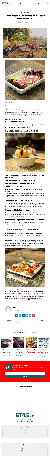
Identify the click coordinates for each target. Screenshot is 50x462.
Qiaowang (42, 193)
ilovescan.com (8, 102)
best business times (21, 237)
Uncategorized (25, 12)
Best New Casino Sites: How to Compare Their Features (19, 351)
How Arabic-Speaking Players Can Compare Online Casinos (31, 351)
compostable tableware (11, 224)
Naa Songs (22, 298)
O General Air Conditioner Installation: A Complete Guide (7, 351)
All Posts (16, 310)
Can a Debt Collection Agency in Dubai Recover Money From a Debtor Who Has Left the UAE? (43, 352)
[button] (20, 3)
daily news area (31, 237)
